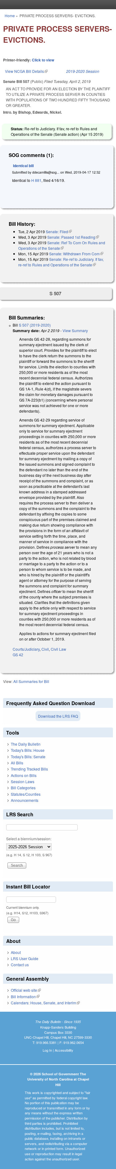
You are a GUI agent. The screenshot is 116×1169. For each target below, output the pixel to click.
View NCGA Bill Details (26, 71)
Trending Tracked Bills (29, 768)
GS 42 (18, 654)
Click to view (43, 60)
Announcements (24, 800)
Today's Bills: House (28, 750)
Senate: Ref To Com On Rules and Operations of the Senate (61, 245)
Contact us (20, 964)
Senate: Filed (59, 231)
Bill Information (25, 996)
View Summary (75, 330)
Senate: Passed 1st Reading (73, 237)
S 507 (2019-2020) (35, 325)
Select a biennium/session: (28, 838)
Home (10, 15)
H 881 (36, 180)
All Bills (17, 762)
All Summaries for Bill (31, 681)
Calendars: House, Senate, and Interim (45, 1002)
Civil (45, 649)
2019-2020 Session (82, 71)
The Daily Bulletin (26, 744)
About (16, 952)
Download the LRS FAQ (58, 716)
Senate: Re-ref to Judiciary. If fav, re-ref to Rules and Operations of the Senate (61, 262)
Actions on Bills (24, 775)
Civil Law (58, 649)
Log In (47, 1050)
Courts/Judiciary (26, 649)
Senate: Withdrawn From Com (76, 253)
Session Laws (22, 781)
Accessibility (64, 1050)
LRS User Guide (24, 958)
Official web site (26, 990)
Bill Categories (23, 787)
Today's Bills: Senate (28, 756)
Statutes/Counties (26, 794)
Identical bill (23, 165)
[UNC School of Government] (56, 4)
